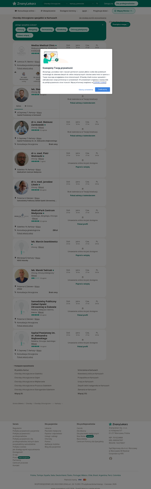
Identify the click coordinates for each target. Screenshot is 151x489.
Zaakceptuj (102, 89)
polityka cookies (100, 82)
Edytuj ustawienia (86, 90)
